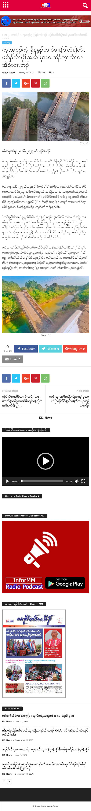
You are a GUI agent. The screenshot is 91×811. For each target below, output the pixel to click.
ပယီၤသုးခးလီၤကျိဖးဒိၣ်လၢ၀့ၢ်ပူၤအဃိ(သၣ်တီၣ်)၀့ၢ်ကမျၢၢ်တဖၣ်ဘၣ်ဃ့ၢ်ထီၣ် (69, 401)
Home (4, 35)
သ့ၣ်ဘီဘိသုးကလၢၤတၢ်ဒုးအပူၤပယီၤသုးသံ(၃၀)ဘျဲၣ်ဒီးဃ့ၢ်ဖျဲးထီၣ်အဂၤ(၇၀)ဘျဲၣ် (45, 749)
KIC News (10, 72)
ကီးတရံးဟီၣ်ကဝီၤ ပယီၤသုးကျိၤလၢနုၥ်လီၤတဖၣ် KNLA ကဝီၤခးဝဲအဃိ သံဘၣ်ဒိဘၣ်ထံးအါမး (45, 733)
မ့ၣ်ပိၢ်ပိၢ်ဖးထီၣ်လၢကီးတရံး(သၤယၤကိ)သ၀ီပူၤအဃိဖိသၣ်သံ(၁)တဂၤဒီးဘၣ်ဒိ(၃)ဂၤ (22, 401)
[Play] (8, 481)
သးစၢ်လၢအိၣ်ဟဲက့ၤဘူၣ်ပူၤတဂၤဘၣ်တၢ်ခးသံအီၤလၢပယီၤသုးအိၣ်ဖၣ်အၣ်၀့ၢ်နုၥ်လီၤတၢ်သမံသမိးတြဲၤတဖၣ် (44, 766)
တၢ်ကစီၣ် (15, 35)
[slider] (42, 481)
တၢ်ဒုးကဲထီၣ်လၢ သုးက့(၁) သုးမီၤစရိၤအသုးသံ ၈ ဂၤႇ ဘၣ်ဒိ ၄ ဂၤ (38, 716)
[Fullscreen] (83, 481)
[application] (45, 461)
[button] (84, 5)
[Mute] (76, 481)
